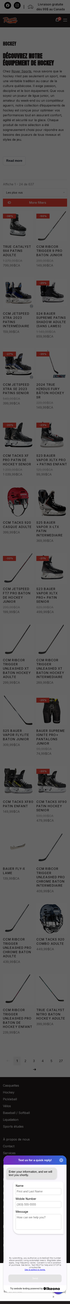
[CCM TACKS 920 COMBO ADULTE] (51, 919)
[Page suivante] (34, 1069)
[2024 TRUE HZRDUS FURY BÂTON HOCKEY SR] (51, 364)
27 (61, 1061)
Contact (8, 1146)
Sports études (13, 1126)
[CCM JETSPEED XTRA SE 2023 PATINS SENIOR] (18, 364)
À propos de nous (16, 1139)
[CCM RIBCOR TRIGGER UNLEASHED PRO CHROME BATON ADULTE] (18, 919)
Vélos (7, 1106)
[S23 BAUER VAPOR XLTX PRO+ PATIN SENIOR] (51, 569)
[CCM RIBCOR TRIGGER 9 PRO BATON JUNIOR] (51, 227)
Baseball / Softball (16, 1113)
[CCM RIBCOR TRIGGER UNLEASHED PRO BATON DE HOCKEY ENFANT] (18, 990)
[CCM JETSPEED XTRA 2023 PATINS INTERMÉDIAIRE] (18, 293)
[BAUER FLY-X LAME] (18, 849)
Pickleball (10, 1099)
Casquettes (11, 1085)
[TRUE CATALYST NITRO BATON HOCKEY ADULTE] (51, 990)
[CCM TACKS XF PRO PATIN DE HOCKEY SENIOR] (18, 436)
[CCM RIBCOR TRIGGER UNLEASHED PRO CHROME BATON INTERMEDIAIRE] (51, 849)
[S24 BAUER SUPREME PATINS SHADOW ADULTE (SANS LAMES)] (51, 293)
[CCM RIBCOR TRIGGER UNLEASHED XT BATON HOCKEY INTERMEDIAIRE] (51, 640)
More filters (37, 202)
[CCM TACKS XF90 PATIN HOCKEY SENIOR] (51, 782)
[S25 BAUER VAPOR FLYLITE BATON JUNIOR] (18, 711)
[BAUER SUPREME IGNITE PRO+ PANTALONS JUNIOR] (51, 711)
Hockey (8, 1092)
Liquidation (10, 1120)
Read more (14, 160)
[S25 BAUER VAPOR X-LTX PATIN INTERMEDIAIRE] (51, 502)
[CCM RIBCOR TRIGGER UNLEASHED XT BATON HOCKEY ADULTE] (18, 640)
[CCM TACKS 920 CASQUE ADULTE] (18, 502)
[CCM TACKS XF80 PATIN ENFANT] (18, 782)
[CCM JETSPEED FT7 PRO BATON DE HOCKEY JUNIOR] (18, 569)
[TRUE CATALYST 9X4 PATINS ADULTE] (18, 227)
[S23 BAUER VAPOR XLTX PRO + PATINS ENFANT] (51, 436)
